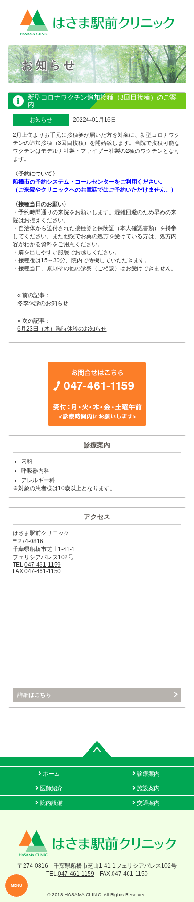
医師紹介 (51, 788)
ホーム (51, 773)
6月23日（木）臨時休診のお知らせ (61, 329)
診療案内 (148, 773)
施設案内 (148, 788)
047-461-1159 (42, 564)
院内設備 (51, 803)
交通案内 (148, 803)
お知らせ (41, 120)
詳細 (34, 695)
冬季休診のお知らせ (42, 303)
